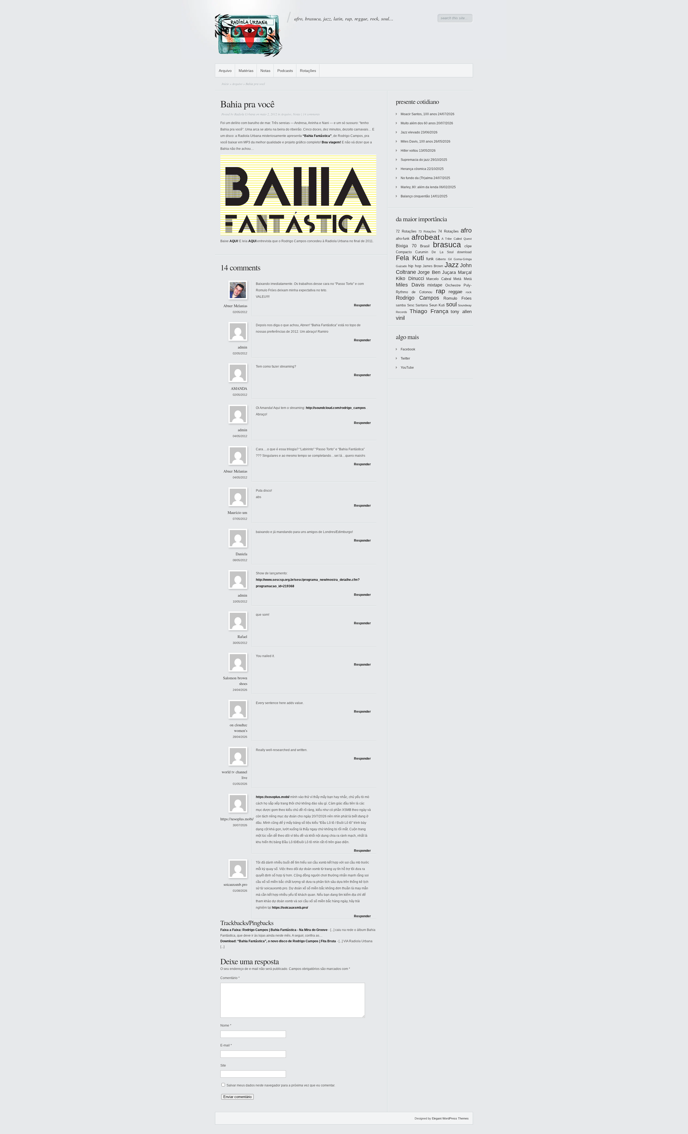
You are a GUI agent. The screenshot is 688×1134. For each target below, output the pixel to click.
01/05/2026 (240, 783)
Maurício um (237, 512)
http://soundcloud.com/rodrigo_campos (336, 408)
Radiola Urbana (244, 114)
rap (440, 291)
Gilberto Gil (444, 259)
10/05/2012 (240, 601)
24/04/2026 (240, 689)
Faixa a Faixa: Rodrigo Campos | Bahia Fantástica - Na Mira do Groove (274, 930)
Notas (265, 70)
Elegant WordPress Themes (450, 1118)
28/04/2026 (240, 736)
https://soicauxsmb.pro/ (290, 908)
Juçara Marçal (457, 272)
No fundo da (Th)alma (417, 178)
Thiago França (429, 311)
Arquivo (225, 70)
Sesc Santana (417, 305)
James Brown (433, 266)
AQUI (234, 241)
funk (430, 259)
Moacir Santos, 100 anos (419, 114)
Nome (225, 1025)
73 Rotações (427, 231)
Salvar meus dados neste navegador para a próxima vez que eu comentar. (281, 1085)
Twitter (405, 358)
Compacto (404, 252)
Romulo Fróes (457, 298)
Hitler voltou (409, 151)
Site (223, 1065)
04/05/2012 (240, 436)
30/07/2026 (240, 825)
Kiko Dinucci (410, 278)
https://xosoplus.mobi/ (237, 818)
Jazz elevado (410, 132)
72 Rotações (406, 231)
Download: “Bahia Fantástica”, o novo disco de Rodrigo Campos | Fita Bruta (278, 941)
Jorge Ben (429, 272)
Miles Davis (410, 285)
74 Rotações (448, 231)
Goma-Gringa (463, 259)
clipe (468, 246)
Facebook (408, 349)
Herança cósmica (413, 169)
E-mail (226, 1045)
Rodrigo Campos (417, 298)
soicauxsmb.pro (235, 884)
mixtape (434, 284)
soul (451, 304)
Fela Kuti (410, 258)
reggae (455, 291)
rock (469, 292)
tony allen (461, 311)
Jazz (452, 265)
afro (466, 230)
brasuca (447, 244)
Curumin (421, 252)
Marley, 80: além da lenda (419, 187)
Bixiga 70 (406, 245)
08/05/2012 (240, 560)
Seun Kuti (437, 305)
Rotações (308, 70)
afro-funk (403, 239)
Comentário (230, 978)
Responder (362, 305)
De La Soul (442, 252)
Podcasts (285, 70)
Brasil (424, 246)
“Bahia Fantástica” (317, 136)
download (464, 252)
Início (225, 84)
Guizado (401, 266)
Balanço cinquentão (415, 196)
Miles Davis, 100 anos (417, 141)
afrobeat (425, 237)
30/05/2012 (240, 642)
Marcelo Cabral (438, 279)
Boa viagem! (331, 142)
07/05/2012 (240, 518)
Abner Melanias (235, 305)
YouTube (407, 367)
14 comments (311, 114)
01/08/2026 (240, 890)
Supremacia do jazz (415, 160)
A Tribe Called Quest (457, 238)
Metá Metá (462, 279)
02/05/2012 (240, 312)
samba (401, 305)
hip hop (414, 266)
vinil (400, 318)
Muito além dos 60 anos (418, 123)
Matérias (246, 70)
